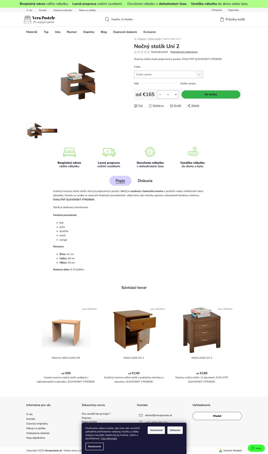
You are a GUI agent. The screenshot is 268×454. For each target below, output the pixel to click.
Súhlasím (175, 430)
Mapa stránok (89, 422)
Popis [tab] (120, 180)
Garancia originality (63, 10)
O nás (29, 10)
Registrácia (233, 10)
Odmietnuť (156, 430)
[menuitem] (32, 32)
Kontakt (43, 10)
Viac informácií (109, 438)
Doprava (86, 418)
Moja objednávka (35, 438)
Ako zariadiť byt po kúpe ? (96, 414)
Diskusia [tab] (145, 180)
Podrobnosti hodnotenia (183, 52)
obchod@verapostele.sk (158, 415)
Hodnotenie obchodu (38, 433)
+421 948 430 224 (156, 422)
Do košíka (211, 94)
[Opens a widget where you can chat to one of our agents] (256, 448)
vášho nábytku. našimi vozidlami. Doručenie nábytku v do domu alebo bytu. (134, 3)
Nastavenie (94, 446)
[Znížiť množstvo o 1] (160, 94)
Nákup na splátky (87, 10)
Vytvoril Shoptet (232, 450)
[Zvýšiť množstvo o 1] (176, 94)
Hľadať (217, 416)
